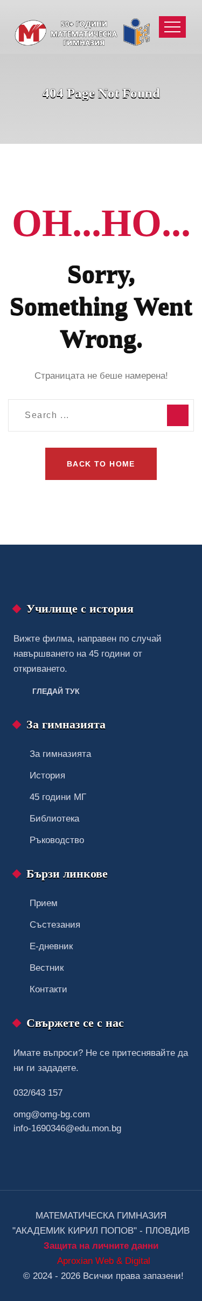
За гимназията (60, 754)
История (47, 775)
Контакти (48, 989)
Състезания (55, 925)
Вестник (47, 968)
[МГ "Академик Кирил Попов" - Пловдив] (85, 27)
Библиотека (54, 818)
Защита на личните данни (101, 1246)
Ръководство (57, 840)
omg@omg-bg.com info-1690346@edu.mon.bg (67, 1121)
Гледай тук (56, 691)
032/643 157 (37, 1093)
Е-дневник (51, 946)
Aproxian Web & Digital (103, 1261)
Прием (44, 903)
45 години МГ (58, 797)
